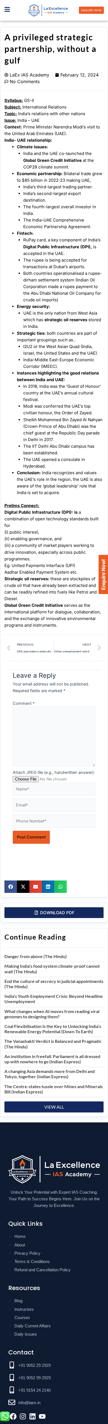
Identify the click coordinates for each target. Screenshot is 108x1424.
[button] (10, 886)
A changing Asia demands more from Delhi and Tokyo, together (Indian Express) (49, 1074)
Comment (24, 703)
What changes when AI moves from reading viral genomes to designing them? (51, 1014)
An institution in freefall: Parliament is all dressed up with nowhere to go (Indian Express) (52, 1059)
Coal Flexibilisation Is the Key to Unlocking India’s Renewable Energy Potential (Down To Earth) (52, 1029)
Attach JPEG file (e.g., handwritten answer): (54, 772)
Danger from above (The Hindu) (35, 956)
